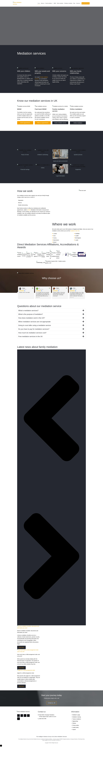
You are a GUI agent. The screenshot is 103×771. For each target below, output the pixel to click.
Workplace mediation (68, 3)
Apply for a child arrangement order (25, 673)
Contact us (78, 3)
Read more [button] (21, 297)
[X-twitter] (18, 715)
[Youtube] (18, 718)
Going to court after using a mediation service (34, 325)
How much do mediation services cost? (32, 333)
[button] (86, 3)
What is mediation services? (28, 310)
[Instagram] (28, 715)
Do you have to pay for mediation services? (33, 329)
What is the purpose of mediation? (30, 314)
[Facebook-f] (21, 715)
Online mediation (60, 3)
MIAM (55, 3)
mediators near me (74, 230)
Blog (74, 3)
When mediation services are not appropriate (34, 322)
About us (42, 3)
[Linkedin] (25, 715)
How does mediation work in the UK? (31, 318)
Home (39, 3)
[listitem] (51, 698)
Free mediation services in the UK (30, 336)
